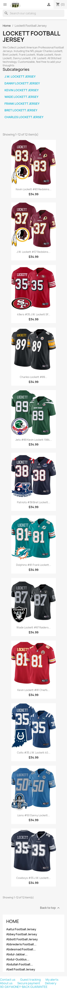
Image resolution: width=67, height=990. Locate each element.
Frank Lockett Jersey (21, 104)
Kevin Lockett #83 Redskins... (33, 189)
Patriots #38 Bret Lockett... (33, 502)
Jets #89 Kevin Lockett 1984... (33, 439)
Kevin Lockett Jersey (21, 90)
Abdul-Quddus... (17, 959)
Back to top (50, 908)
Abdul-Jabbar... (17, 954)
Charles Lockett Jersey (23, 117)
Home (12, 921)
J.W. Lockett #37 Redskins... (33, 252)
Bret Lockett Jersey (20, 110)
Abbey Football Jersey (21, 934)
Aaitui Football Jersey (21, 929)
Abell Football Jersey (20, 969)
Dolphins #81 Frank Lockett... (33, 565)
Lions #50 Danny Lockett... (33, 815)
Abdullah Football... (19, 964)
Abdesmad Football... (21, 949)
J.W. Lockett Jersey (20, 77)
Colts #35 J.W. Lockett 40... (33, 752)
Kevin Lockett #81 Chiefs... (33, 690)
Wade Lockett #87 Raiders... (33, 627)
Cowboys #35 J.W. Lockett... (33, 878)
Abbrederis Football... (21, 944)
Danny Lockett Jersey (22, 83)
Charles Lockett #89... (33, 377)
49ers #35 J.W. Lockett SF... (33, 314)
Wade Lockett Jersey (21, 97)
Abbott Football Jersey (22, 939)
